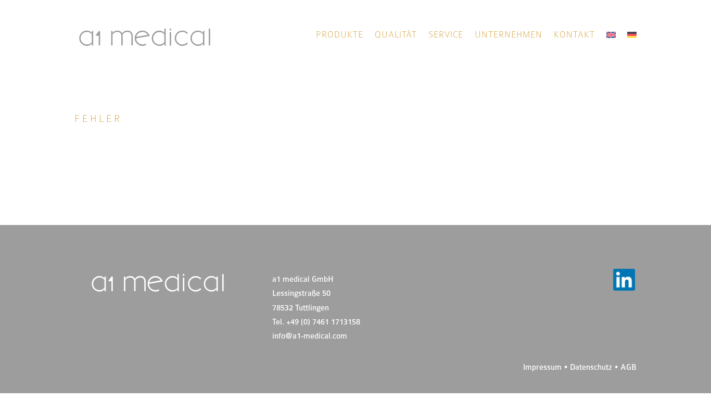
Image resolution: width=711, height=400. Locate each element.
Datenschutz (591, 367)
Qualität (396, 35)
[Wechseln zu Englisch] (611, 37)
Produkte (339, 35)
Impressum (542, 367)
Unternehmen (508, 35)
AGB (628, 367)
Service (445, 35)
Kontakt (574, 35)
